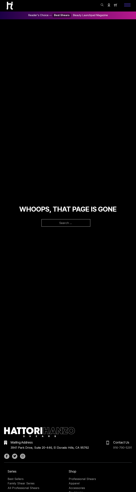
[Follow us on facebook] (6, 456)
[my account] (108, 5)
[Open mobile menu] (127, 5)
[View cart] (115, 5)
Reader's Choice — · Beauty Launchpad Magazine (68, 15)
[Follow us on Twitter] (14, 456)
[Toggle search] (102, 5)
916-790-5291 (122, 447)
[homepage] (9, 6)
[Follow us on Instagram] (22, 456)
